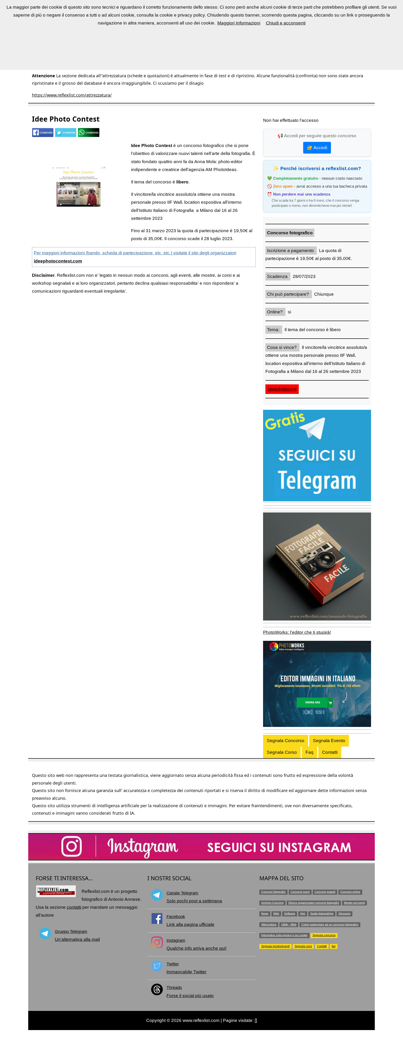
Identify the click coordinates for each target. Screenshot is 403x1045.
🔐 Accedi (317, 147)
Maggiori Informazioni (238, 23)
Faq (309, 752)
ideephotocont (282, 389)
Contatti (329, 752)
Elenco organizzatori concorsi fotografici (313, 903)
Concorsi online (350, 892)
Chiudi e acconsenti (286, 23)
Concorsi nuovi (300, 892)
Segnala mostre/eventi (275, 946)
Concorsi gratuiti (325, 892)
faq (334, 946)
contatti (74, 907)
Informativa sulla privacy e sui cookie (284, 935)
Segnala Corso (282, 752)
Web (276, 913)
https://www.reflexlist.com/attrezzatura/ (72, 95)
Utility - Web (288, 924)
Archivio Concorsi (272, 903)
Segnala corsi (303, 946)
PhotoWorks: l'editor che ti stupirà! (297, 632)
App (302, 913)
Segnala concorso (324, 935)
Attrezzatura (268, 924)
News (264, 913)
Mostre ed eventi (354, 903)
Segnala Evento (329, 740)
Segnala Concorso (285, 740)
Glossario (344, 913)
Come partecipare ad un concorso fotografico (329, 924)
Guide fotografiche (322, 913)
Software (289, 913)
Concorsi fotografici (273, 892)
